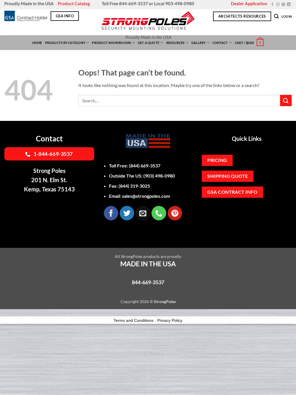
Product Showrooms (111, 43)
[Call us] (158, 213)
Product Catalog (74, 3)
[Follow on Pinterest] (283, 5)
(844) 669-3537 (144, 165)
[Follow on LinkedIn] (289, 5)
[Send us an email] (143, 213)
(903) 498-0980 (159, 175)
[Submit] (286, 100)
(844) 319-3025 (134, 186)
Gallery (198, 43)
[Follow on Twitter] (127, 213)
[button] (276, 16)
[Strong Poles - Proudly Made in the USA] (148, 20)
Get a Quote (148, 43)
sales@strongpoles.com (146, 196)
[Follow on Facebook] (272, 5)
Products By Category (65, 43)
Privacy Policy (169, 320)
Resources (175, 43)
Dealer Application (249, 3)
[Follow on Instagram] (278, 5)
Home (37, 43)
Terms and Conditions (133, 320)
